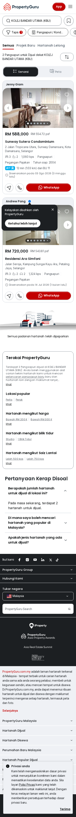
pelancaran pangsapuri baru (25, 376)
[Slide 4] (38, 123)
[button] (8, 45)
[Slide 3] (34, 123)
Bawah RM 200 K (16, 419)
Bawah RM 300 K (41, 419)
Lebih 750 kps (35, 459)
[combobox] (36, 20)
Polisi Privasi (27, 784)
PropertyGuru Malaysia (19, 721)
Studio (10, 439)
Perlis (9, 399)
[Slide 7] (47, 123)
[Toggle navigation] (70, 6)
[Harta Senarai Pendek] (67, 94)
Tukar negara (12, 589)
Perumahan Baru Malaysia (21, 750)
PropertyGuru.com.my (16, 671)
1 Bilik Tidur (25, 439)
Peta (58, 72)
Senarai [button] (23, 72)
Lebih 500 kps (14, 459)
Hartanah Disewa (15, 740)
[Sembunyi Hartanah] (58, 94)
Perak (19, 399)
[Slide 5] (41, 123)
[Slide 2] (31, 123)
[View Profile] (38, 84)
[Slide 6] (44, 123)
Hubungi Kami (12, 578)
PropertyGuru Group (17, 570)
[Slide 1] (28, 123)
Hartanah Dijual (13, 731)
